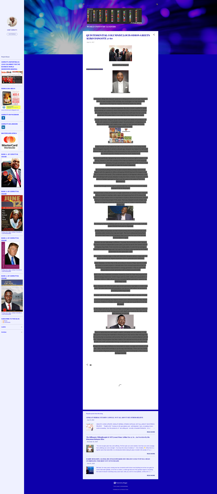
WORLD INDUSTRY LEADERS (101, 26)
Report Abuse (5, 57)
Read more (151, 432)
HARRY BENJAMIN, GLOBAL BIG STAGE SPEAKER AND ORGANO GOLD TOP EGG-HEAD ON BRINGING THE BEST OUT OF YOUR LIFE (118, 460)
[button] (154, 35)
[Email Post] (91, 365)
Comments (7, 322)
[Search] (157, 4)
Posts (5, 321)
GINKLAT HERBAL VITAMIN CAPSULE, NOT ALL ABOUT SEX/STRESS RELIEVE (114, 417)
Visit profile (12, 34)
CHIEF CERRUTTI (12, 30)
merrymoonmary (124, 486)
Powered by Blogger (121, 483)
